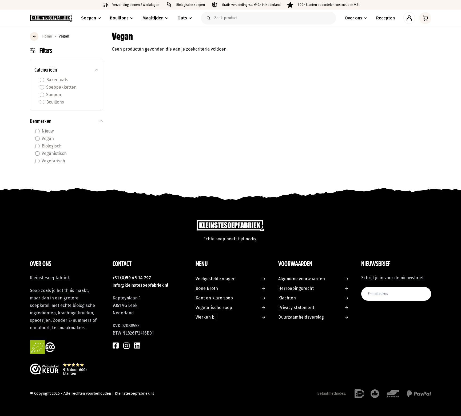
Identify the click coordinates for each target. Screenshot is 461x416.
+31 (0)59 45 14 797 (132, 277)
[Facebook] (116, 345)
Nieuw (48, 131)
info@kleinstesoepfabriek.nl (140, 285)
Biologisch (52, 146)
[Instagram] (126, 345)
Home (47, 36)
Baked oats (57, 79)
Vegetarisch (53, 160)
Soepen (53, 94)
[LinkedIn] (137, 345)
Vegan (48, 138)
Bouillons (55, 102)
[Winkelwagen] (425, 18)
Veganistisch (54, 153)
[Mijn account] (409, 18)
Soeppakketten (61, 87)
